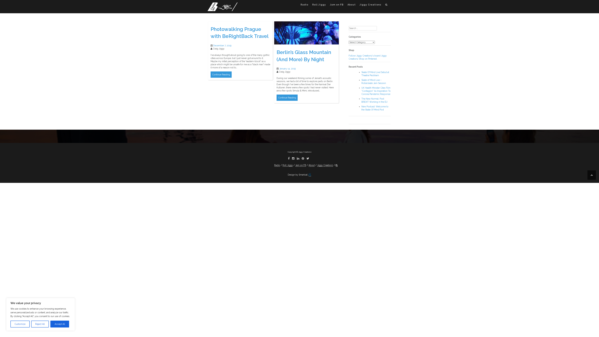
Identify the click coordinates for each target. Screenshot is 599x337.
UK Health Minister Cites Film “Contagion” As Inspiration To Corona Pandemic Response (376, 91)
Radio (304, 4)
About (352, 4)
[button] (386, 5)
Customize (20, 324)
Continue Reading (221, 74)
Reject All (40, 324)
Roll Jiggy (319, 4)
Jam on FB (337, 4)
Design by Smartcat (298, 174)
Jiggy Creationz (370, 4)
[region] (40, 314)
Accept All (60, 324)
